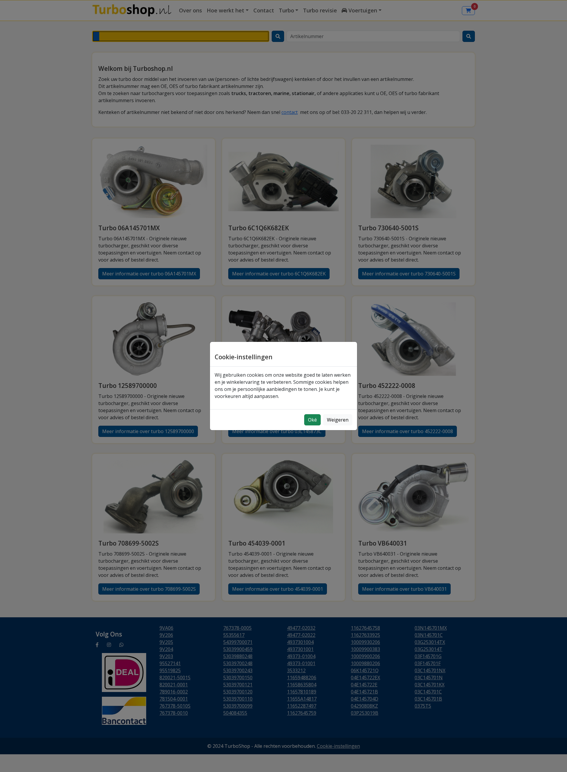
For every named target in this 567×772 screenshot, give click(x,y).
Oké (312, 420)
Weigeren (337, 420)
